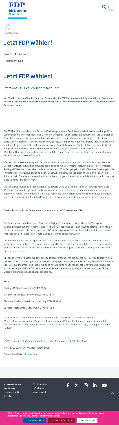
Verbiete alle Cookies (62, 420)
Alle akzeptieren (35, 420)
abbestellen (30, 354)
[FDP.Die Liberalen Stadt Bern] (19, 11)
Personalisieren (87, 420)
